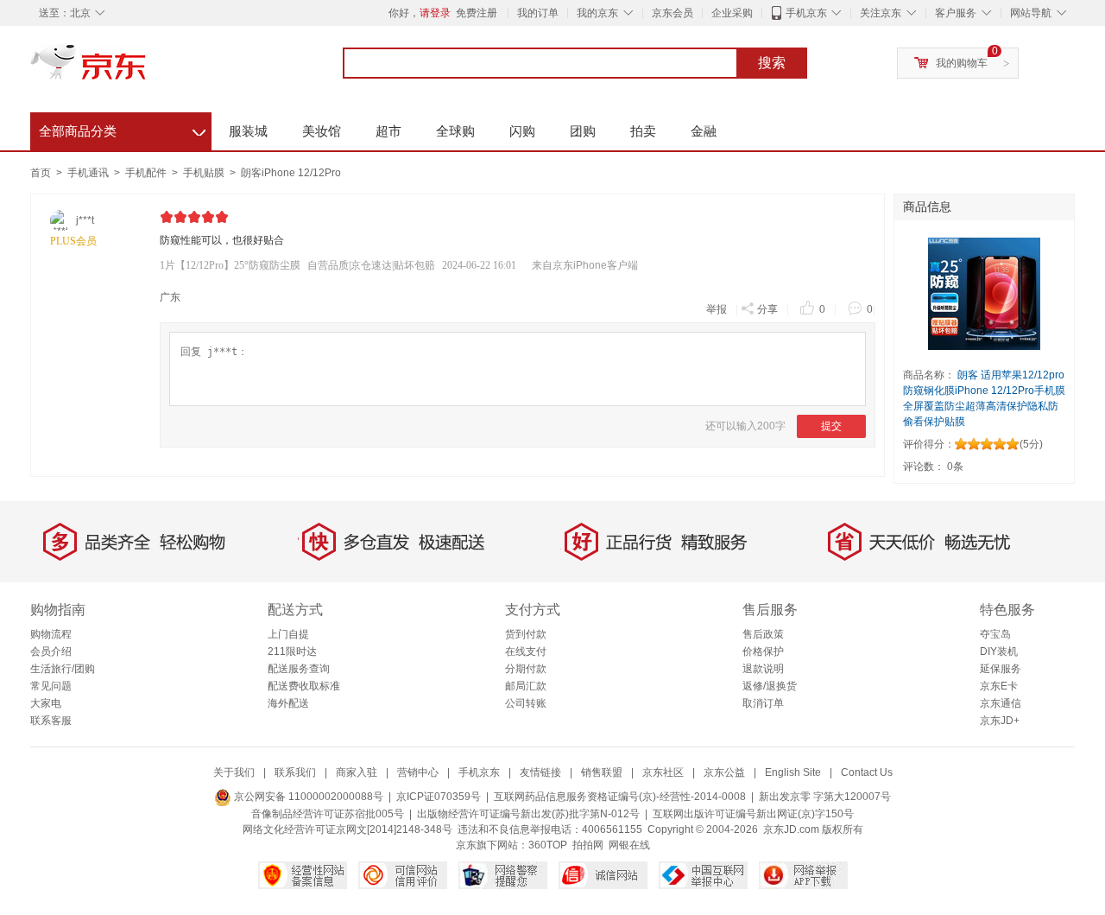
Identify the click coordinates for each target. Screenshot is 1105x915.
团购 (583, 131)
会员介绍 (51, 651)
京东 (146, 69)
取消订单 (763, 703)
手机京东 (806, 13)
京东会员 (672, 13)
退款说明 (763, 669)
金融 (704, 131)
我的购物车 (962, 63)
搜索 (772, 62)
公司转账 (525, 703)
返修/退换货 (769, 686)
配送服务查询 (299, 669)
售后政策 (763, 634)
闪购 (522, 131)
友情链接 (540, 772)
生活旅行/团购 (62, 669)
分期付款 (525, 669)
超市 (388, 131)
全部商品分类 (122, 128)
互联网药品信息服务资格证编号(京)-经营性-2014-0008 (620, 797)
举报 (716, 309)
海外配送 (288, 703)
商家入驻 (356, 772)
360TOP (547, 845)
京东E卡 (999, 686)
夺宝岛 (995, 634)
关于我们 (234, 772)
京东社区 (663, 772)
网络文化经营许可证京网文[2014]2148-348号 (347, 829)
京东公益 (724, 772)
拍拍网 (587, 845)
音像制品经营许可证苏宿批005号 (327, 814)
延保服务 (1000, 669)
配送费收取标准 (304, 686)
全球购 (455, 131)
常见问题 (51, 686)
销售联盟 (601, 772)
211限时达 (292, 651)
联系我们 (295, 772)
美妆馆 (321, 131)
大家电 (45, 703)
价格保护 (763, 651)
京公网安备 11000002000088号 (307, 797)
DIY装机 (999, 651)
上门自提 (288, 634)
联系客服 (51, 721)
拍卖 (643, 131)
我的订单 (538, 13)
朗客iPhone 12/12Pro (291, 173)
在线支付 (525, 651)
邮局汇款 (525, 686)
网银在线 (629, 845)
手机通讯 (89, 173)
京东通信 (1000, 703)
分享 (767, 309)
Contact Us (867, 772)
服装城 (248, 131)
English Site (793, 772)
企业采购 (732, 13)
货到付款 (525, 634)
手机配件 (147, 173)
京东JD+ (1000, 721)
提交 (831, 426)
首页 (40, 173)
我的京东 (597, 13)
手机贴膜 (205, 173)
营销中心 (418, 772)
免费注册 (476, 13)
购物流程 (51, 634)
